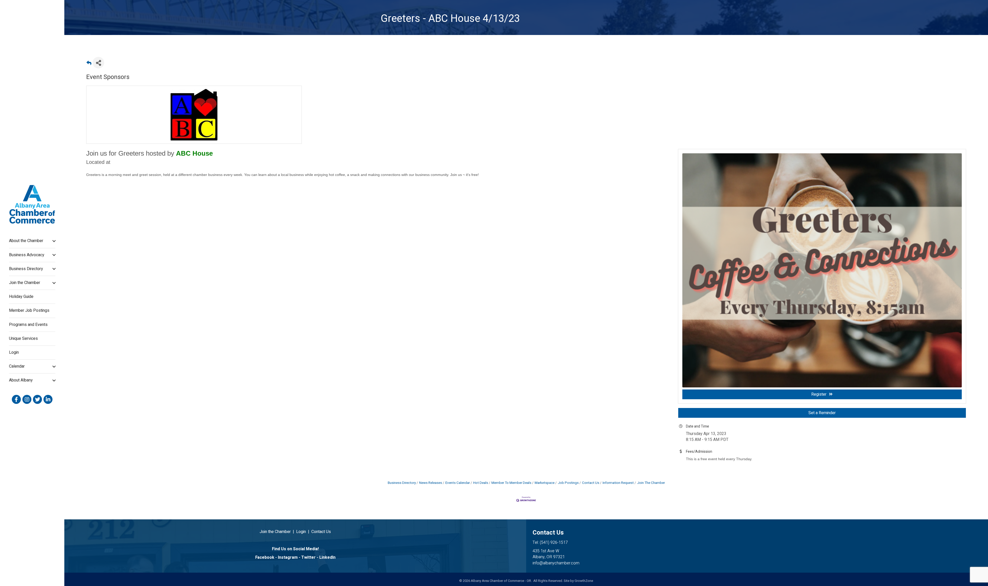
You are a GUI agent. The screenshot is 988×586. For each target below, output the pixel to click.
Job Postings (568, 482)
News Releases (430, 482)
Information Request (618, 482)
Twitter (308, 557)
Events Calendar (457, 482)
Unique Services (23, 338)
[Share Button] (98, 62)
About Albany (21, 380)
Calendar (17, 366)
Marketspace (544, 482)
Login (14, 352)
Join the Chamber (24, 283)
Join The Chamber (651, 482)
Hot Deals (480, 482)
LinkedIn (327, 557)
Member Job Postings (29, 310)
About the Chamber (26, 241)
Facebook (264, 557)
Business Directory (26, 269)
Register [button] (818, 394)
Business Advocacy (26, 255)
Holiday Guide (21, 297)
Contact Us (590, 482)
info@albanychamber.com (556, 563)
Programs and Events (28, 325)
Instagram (288, 557)
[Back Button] (88, 64)
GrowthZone (584, 580)
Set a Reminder (822, 413)
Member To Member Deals (511, 482)
